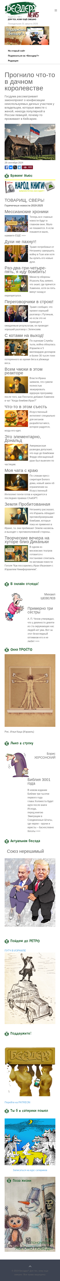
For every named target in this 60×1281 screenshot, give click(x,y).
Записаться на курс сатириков (30, 1170)
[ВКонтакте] (11, 167)
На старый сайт (16, 50)
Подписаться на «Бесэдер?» (23, 55)
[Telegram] (19, 167)
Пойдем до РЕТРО (25, 941)
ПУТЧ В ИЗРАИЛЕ (15, 950)
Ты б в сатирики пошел (29, 1110)
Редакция (13, 60)
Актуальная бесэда (25, 841)
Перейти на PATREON (17, 1102)
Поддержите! (21, 1033)
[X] (15, 167)
